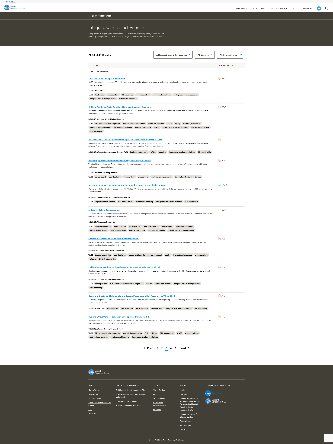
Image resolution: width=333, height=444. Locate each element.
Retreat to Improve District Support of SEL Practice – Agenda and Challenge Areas (127, 185)
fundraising (99, 94)
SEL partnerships (125, 201)
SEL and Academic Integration (107, 123)
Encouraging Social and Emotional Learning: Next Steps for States (119, 160)
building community (156, 230)
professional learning (144, 201)
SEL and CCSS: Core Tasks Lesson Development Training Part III (118, 316)
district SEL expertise (128, 98)
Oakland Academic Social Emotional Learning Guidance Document (119, 106)
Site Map (183, 394)
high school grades (118, 230)
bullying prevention (103, 226)
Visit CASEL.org (10, 2)
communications (143, 94)
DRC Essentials (159, 398)
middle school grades (98, 230)
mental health (120, 226)
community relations (162, 94)
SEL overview (127, 94)
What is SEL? (93, 394)
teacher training (191, 333)
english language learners (134, 123)
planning (162, 152)
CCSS (169, 123)
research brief (113, 94)
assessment (143, 176)
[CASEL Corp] (212, 392)
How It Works (241, 8)
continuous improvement (100, 127)
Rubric (295, 8)
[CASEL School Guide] (215, 401)
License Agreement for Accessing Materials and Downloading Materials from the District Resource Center (190, 404)
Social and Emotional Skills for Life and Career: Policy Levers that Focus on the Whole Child (131, 295)
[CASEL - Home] (14, 7)
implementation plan (139, 152)
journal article (134, 226)
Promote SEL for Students (126, 401)
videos (154, 333)
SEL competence (167, 333)
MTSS (156, 127)
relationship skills (151, 226)
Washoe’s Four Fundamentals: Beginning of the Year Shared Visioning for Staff (125, 139)
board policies (115, 176)
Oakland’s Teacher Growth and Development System (113, 238)
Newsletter (92, 413)
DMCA (182, 429)
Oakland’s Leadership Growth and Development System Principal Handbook (124, 267)
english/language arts (132, 333)
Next (183, 348)
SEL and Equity (258, 8)
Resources (307, 8)
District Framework (277, 8)
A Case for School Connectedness (104, 209)
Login (319, 8)
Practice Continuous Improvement (130, 405)
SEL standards (127, 308)
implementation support (105, 201)
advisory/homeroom (184, 226)
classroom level (201, 255)
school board (100, 176)
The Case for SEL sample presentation (106, 78)
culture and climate (143, 127)
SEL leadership (96, 131)
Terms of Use (185, 425)
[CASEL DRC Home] (166, 372)
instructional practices (123, 127)
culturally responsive (191, 123)
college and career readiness (186, 94)
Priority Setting (159, 390)
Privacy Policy (185, 421)
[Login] (319, 8)
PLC (146, 333)
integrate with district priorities (103, 98)
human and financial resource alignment (145, 255)
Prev (150, 348)
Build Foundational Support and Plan (131, 390)
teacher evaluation (103, 255)
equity (177, 123)
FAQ (90, 409)
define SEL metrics (156, 123)
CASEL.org (180, 440)
